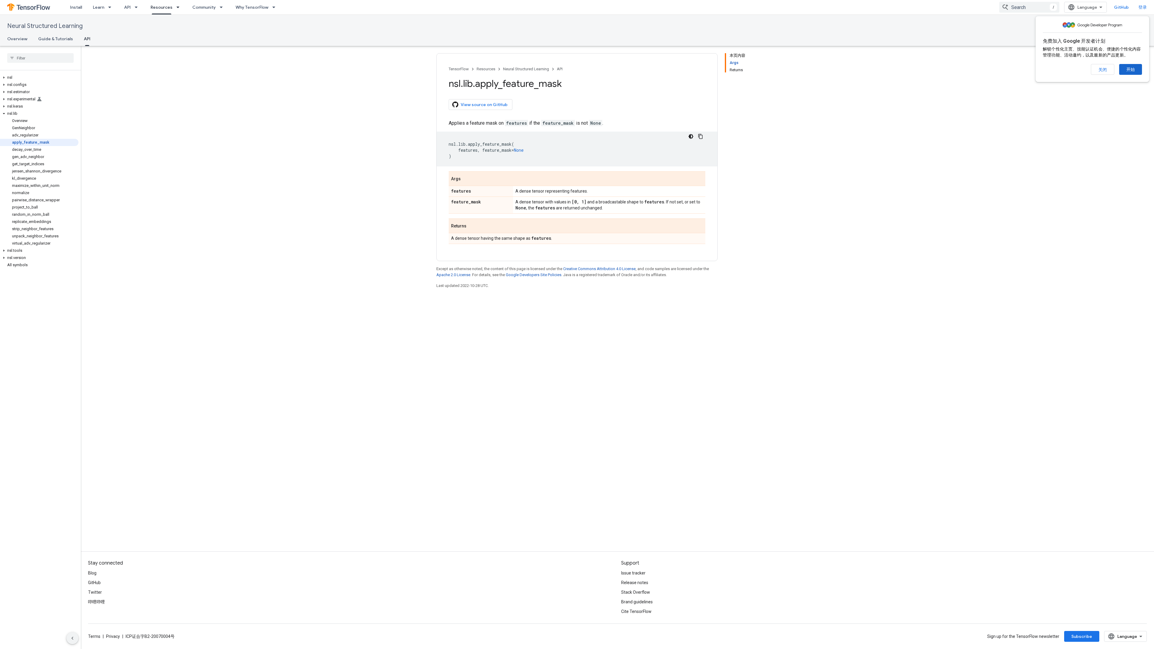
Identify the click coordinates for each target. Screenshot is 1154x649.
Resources (161, 7)
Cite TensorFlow (636, 611)
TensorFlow (459, 69)
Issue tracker (633, 573)
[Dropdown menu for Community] (223, 7)
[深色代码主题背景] (691, 136)
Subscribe (1081, 636)
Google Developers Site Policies (533, 275)
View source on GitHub (484, 104)
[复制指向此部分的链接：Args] (467, 179)
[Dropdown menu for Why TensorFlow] (275, 7)
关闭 (1102, 69)
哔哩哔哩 (96, 601)
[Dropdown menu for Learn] (111, 7)
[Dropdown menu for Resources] (179, 7)
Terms (94, 636)
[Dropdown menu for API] (138, 7)
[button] (39, 77)
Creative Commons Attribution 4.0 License (599, 269)
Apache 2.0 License (453, 275)
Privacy (113, 636)
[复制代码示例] (700, 136)
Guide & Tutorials (55, 38)
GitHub (1121, 7)
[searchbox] (40, 58)
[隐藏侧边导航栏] (72, 638)
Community (204, 7)
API (127, 7)
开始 (1130, 69)
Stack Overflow (635, 592)
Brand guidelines (637, 601)
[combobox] (1029, 7)
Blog (92, 573)
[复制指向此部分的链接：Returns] (472, 226)
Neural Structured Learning (45, 26)
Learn (98, 7)
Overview (17, 38)
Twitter (95, 592)
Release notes (634, 582)
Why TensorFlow (252, 7)
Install (76, 7)
